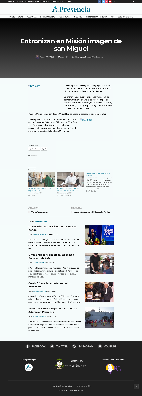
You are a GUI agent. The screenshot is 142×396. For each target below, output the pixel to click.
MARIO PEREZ (49, 57)
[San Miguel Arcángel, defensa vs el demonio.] (100, 182)
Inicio (12, 17)
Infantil (78, 17)
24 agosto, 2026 (53, 234)
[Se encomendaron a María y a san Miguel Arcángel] (41, 179)
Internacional (47, 17)
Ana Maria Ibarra (38, 262)
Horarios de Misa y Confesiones (37, 2)
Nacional (31, 17)
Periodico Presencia (39, 234)
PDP (112, 17)
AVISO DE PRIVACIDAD (16, 2)
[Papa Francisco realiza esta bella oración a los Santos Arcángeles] (70, 179)
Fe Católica (64, 17)
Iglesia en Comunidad (96, 17)
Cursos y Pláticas (56, 2)
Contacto (68, 2)
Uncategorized (81, 57)
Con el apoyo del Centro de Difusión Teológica (71, 390)
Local (20, 17)
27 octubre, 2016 (63, 57)
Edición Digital (125, 17)
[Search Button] (132, 1)
